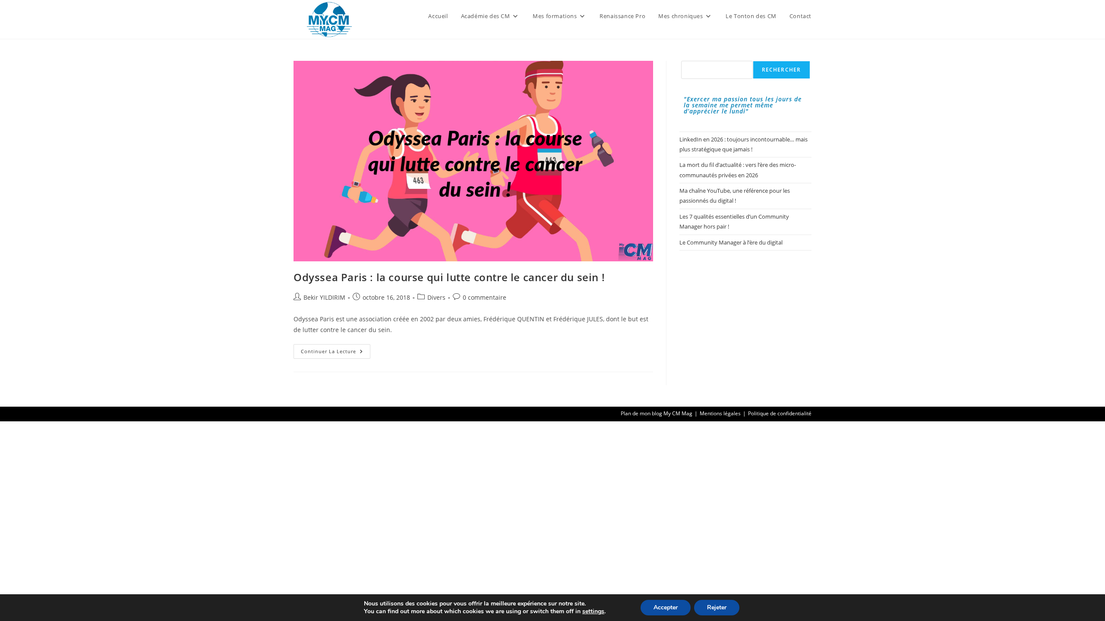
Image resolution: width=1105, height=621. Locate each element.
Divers (436, 297)
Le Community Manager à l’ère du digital (731, 242)
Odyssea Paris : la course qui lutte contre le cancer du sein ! (449, 277)
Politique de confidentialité (779, 413)
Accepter (666, 607)
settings (593, 611)
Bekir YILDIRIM (324, 297)
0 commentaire (484, 297)
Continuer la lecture (335, 353)
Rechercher (781, 69)
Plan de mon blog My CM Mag (656, 413)
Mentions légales (720, 413)
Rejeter (716, 607)
